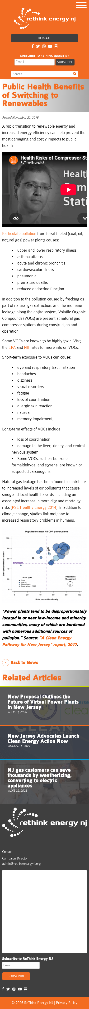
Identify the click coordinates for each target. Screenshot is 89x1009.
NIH (27, 347)
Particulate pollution (19, 233)
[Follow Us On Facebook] (33, 47)
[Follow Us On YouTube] (50, 47)
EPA (12, 347)
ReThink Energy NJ (25, 876)
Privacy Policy (66, 1003)
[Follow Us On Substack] (56, 47)
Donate (45, 38)
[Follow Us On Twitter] (38, 47)
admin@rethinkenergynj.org (21, 863)
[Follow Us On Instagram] (44, 47)
